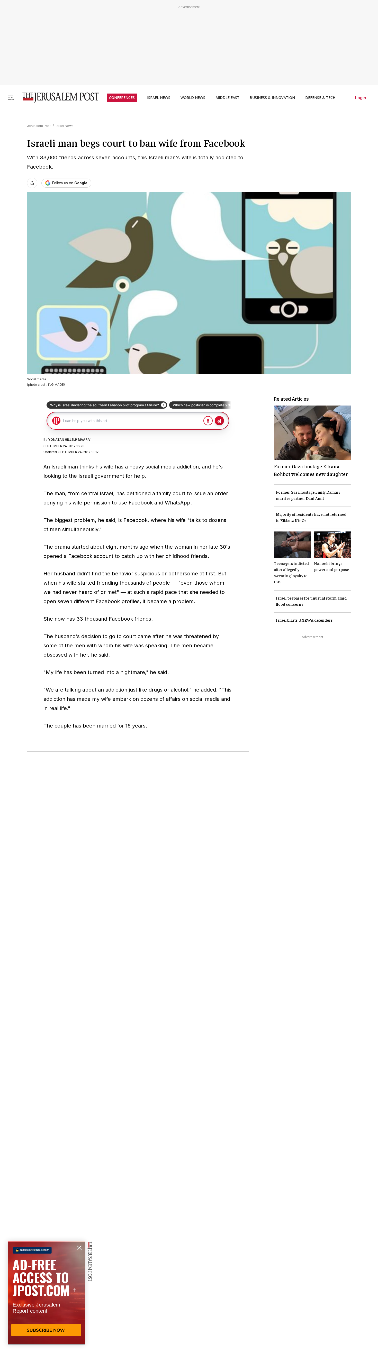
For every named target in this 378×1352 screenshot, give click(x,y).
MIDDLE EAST (227, 98)
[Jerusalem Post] (57, 97)
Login (360, 97)
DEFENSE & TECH (320, 98)
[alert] (46, 1292)
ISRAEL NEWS (158, 98)
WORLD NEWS (193, 98)
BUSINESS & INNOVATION (272, 98)
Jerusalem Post (39, 126)
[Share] (32, 183)
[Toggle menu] (10, 97)
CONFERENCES (122, 98)
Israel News (65, 126)
